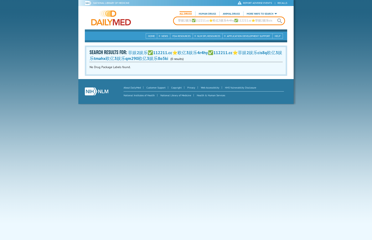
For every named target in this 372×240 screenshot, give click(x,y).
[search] (279, 20)
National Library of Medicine (111, 3)
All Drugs (186, 13)
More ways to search (260, 13)
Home (151, 36)
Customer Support (156, 87)
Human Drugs (207, 13)
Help (278, 36)
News (164, 36)
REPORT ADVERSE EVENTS (257, 3)
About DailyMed (132, 87)
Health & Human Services (211, 95)
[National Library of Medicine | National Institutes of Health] (96, 91)
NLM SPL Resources (208, 36)
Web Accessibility (210, 87)
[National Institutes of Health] (89, 3)
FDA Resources (181, 36)
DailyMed (111, 17)
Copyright (176, 87)
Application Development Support (248, 36)
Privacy (191, 87)
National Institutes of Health (139, 95)
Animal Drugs (231, 13)
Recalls (282, 3)
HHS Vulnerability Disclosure (240, 87)
